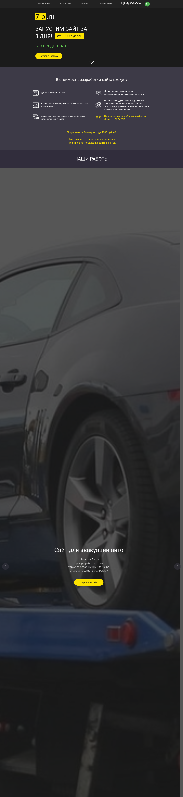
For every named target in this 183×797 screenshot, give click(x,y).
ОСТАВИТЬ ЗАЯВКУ (107, 3)
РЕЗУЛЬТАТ (85, 3)
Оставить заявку (49, 56)
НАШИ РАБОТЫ (65, 3)
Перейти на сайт (91, 582)
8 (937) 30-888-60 (131, 3)
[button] (5, 566)
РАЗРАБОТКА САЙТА (45, 3)
